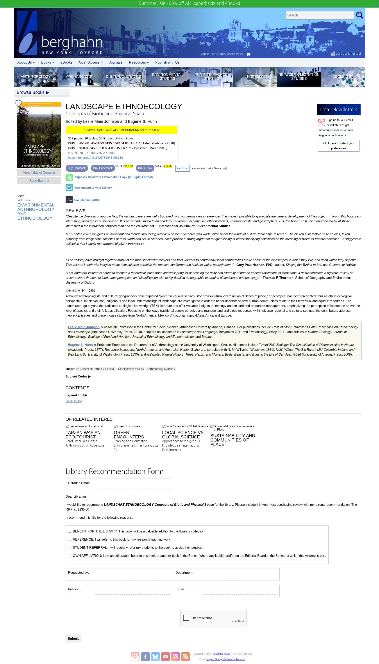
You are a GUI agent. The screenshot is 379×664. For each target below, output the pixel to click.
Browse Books (31, 92)
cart (248, 54)
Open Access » (90, 62)
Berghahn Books (221, 654)
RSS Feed (185, 656)
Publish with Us (167, 62)
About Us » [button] (26, 62)
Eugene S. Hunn (80, 345)
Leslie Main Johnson (84, 327)
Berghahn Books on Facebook (146, 656)
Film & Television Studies (211, 76)
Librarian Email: (79, 483)
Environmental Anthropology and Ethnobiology (35, 212)
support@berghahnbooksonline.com (225, 659)
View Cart (182, 168)
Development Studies (131, 369)
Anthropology (36, 76)
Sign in (204, 54)
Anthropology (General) (161, 369)
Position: (74, 589)
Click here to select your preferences (338, 146)
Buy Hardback (77, 168)
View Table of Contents (39, 172)
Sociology (343, 76)
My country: (227, 54)
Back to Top (74, 401)
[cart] (248, 54)
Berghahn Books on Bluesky (156, 656)
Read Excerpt (39, 180)
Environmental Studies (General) (95, 369)
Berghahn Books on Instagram (176, 656)
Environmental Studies (167, 76)
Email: (179, 589)
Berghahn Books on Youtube (166, 656)
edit (225, 168)
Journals (115, 62)
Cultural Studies (123, 76)
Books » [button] (47, 62)
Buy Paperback (103, 168)
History (255, 76)
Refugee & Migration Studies (299, 76)
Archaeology (79, 76)
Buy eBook (145, 168)
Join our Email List (348, 53)
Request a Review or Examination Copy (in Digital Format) (113, 177)
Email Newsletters (135, 656)
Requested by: (78, 572)
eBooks (66, 62)
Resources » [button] (139, 62)
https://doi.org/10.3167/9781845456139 (95, 157)
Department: (184, 572)
